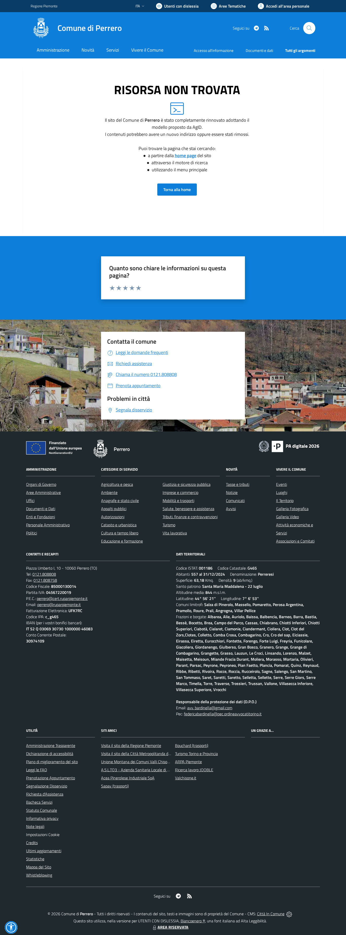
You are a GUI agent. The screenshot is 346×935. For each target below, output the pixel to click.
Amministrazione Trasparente (50, 745)
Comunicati (235, 500)
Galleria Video (287, 517)
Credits (32, 843)
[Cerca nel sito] (309, 28)
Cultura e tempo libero (119, 533)
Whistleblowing (39, 875)
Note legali (35, 826)
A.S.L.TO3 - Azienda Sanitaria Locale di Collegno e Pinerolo (150, 770)
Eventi (281, 484)
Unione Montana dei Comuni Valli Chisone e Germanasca (149, 762)
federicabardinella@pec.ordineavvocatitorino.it (223, 714)
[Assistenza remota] (289, 914)
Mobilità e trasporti (178, 500)
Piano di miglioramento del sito (52, 762)
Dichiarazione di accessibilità (49, 754)
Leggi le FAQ (36, 770)
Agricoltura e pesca (117, 484)
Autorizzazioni (112, 517)
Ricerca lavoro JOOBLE (194, 770)
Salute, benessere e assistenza (188, 509)
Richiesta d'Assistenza (44, 794)
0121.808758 (45, 580)
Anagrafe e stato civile (120, 500)
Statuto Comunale (41, 810)
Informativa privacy (42, 818)
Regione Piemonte (44, 6)
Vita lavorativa (175, 533)
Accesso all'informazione (214, 50)
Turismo (169, 525)
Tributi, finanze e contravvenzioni (190, 517)
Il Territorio (285, 500)
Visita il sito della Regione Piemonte (131, 745)
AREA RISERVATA (173, 927)
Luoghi (281, 492)
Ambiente (109, 492)
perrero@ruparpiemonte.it (59, 604)
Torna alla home (177, 189)
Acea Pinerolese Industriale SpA (128, 778)
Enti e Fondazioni (40, 517)
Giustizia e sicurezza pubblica (186, 484)
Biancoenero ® (193, 921)
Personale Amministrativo (48, 525)
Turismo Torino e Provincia (196, 754)
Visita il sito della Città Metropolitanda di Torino (140, 754)
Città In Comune (270, 914)
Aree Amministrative (43, 492)
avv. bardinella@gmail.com (209, 708)
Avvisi (231, 509)
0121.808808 (44, 574)
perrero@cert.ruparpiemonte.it (62, 598)
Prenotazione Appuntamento (50, 778)
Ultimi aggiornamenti (43, 851)
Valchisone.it (185, 778)
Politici (31, 533)
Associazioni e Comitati (295, 541)
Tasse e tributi (237, 484)
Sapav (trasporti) (115, 786)
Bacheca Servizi (39, 802)
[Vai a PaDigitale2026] (289, 446)
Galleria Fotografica (292, 509)
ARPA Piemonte (188, 762)
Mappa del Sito (38, 867)
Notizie (232, 492)
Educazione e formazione (122, 541)
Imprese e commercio (180, 492)
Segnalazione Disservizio (46, 786)
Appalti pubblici (113, 509)
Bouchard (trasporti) (191, 745)
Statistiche (35, 859)
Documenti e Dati (40, 509)
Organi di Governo (41, 484)
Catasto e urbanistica (119, 525)
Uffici (30, 500)
